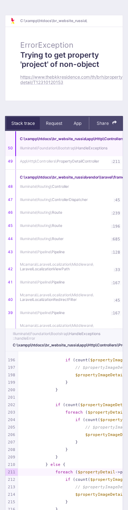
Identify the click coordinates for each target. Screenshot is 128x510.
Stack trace (23, 123)
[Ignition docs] (15, 21)
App (77, 123)
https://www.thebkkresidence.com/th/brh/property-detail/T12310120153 (72, 79)
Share (103, 123)
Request (54, 123)
